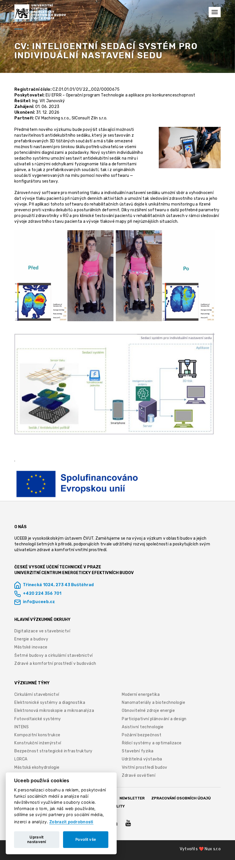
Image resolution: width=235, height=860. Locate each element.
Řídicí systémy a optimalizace (152, 743)
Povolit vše (85, 839)
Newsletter (132, 798)
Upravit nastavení (36, 839)
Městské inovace (31, 647)
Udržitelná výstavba (142, 759)
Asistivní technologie (143, 727)
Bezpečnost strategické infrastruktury (53, 751)
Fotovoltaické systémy (37, 718)
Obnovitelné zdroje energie (148, 710)
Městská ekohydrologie (37, 767)
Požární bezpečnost (141, 735)
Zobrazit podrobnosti (71, 821)
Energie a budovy (31, 639)
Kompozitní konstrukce (37, 735)
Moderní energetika (141, 694)
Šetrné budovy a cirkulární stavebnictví (53, 655)
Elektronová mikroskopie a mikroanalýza (54, 710)
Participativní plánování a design (154, 718)
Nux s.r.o (213, 849)
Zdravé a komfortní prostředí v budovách (55, 663)
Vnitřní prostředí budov (144, 767)
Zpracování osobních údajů (181, 798)
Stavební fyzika (138, 751)
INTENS (21, 727)
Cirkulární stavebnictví (36, 694)
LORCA (21, 759)
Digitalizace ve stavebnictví (42, 631)
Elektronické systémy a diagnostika (49, 702)
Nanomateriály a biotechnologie (153, 702)
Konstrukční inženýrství (37, 743)
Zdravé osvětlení (138, 775)
